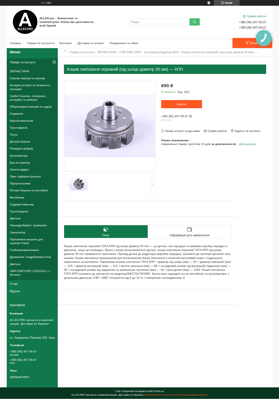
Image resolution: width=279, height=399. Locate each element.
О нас (14, 283)
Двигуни (15, 264)
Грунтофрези (18, 127)
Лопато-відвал (19, 169)
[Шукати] (195, 22)
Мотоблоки (17, 197)
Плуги (14, 134)
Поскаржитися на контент (160, 394)
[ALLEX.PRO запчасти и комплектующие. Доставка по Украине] (25, 21)
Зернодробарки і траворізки (28, 225)
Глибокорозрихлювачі (24, 250)
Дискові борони (20, 141)
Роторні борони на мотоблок (29, 190)
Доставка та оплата (91, 43)
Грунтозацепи (19, 211)
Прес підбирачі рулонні (25, 176)
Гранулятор (17, 232)
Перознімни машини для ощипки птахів (26, 241)
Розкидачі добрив (21, 148)
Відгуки (15, 291)
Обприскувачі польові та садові (30, 106)
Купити (181, 104)
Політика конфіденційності (192, 394)
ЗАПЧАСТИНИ (106, 52)
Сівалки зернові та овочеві (27, 78)
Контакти (65, 43)
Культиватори (19, 155)
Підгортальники (20, 183)
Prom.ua (159, 391)
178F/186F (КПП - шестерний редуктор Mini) (149, 52)
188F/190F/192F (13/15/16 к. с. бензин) (30, 272)
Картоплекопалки (21, 120)
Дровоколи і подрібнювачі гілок (30, 257)
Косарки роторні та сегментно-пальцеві (30, 87)
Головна (15, 43)
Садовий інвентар (22, 204)
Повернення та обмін (124, 43)
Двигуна (15, 218)
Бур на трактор (20, 162)
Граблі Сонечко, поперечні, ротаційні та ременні (28, 97)
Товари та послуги (39, 43)
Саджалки (16, 113)
